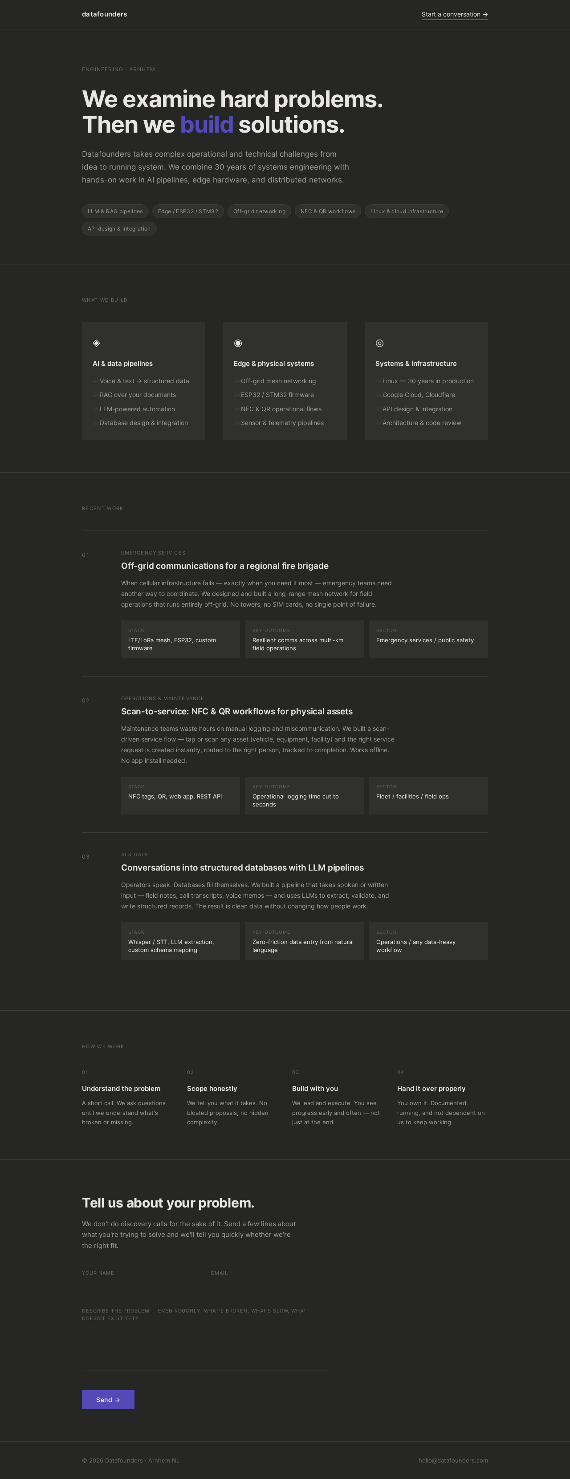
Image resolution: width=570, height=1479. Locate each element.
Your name (98, 1273)
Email (219, 1273)
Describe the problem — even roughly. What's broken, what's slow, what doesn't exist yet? (194, 1315)
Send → (108, 1399)
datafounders (104, 14)
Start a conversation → (455, 14)
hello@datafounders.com (453, 1460)
